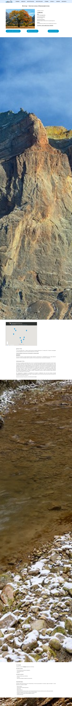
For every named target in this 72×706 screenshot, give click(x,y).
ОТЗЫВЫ (46, 1)
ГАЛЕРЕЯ (58, 1)
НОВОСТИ (23, 1)
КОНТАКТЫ (64, 1)
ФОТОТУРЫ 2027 (39, 1)
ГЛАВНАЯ (17, 1)
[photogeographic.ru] (9, 1)
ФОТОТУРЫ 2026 (30, 1)
